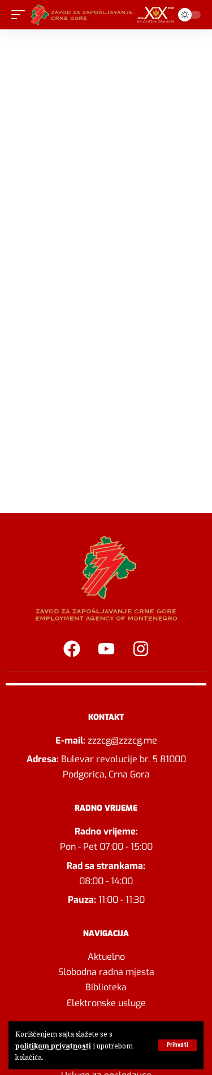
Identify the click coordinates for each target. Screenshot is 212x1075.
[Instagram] (141, 649)
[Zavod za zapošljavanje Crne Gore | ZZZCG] (104, 14)
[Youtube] (106, 649)
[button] (177, 1045)
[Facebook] (72, 649)
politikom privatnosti (53, 1045)
